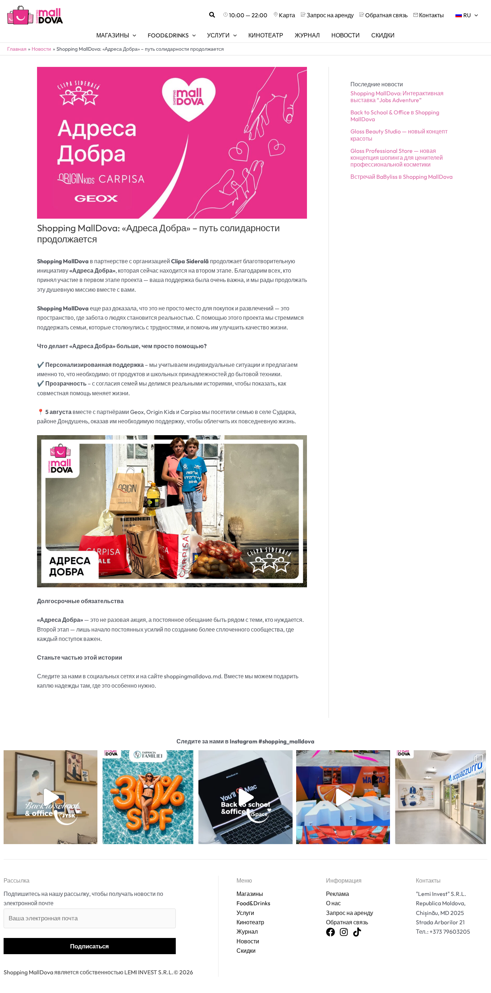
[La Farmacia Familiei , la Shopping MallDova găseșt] (148, 797)
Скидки (246, 950)
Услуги (245, 912)
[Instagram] (343, 932)
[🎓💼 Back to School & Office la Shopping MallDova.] (245, 797)
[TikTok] (357, 932)
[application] (474, 15)
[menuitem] (467, 15)
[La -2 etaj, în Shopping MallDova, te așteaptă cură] (440, 797)
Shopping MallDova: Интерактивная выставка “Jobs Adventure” (397, 97)
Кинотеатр (250, 922)
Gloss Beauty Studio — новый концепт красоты (399, 135)
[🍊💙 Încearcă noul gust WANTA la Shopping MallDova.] (343, 797)
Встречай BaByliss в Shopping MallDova (401, 176)
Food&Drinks (253, 903)
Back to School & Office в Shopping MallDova (394, 116)
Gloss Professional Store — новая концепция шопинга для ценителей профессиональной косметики (396, 157)
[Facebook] (330, 932)
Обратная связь (347, 922)
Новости (248, 941)
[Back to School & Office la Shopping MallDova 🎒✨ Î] (50, 797)
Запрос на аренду (349, 912)
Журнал (247, 931)
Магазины (250, 893)
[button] (212, 15)
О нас (333, 903)
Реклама (337, 893)
